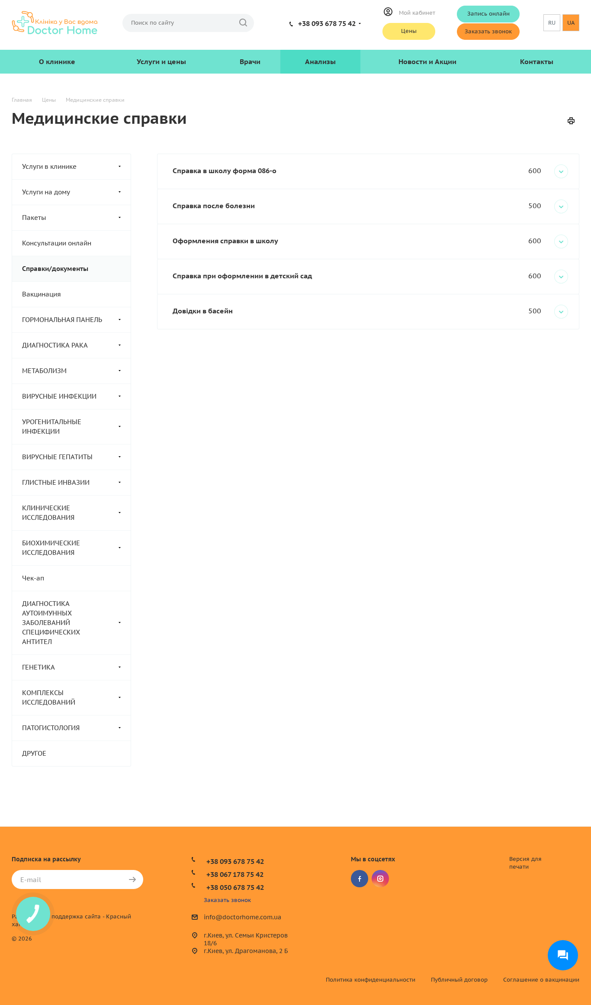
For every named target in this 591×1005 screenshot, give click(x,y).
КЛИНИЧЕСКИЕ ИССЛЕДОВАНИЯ (48, 513)
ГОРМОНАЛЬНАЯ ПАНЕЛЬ (62, 320)
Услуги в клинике (49, 166)
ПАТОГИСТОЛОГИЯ (51, 728)
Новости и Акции (427, 61)
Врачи (250, 61)
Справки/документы (55, 268)
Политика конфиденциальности (370, 979)
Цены (409, 31)
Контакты (536, 61)
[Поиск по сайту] (243, 23)
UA (571, 22)
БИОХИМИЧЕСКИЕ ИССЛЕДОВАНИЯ (51, 548)
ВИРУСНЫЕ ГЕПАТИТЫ (57, 457)
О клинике (57, 61)
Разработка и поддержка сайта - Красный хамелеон (71, 920)
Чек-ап (33, 578)
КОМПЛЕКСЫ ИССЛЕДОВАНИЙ (48, 697)
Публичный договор (459, 979)
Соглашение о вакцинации (541, 979)
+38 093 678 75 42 (327, 23)
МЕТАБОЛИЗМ (44, 371)
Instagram (380, 878)
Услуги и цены (161, 61)
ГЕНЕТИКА (38, 667)
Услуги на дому (46, 192)
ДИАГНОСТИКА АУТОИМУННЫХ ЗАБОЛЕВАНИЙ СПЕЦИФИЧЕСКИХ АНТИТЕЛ (51, 622)
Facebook (359, 878)
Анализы (320, 61)
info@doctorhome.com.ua (242, 917)
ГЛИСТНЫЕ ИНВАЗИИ (56, 482)
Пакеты (34, 217)
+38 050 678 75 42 (235, 887)
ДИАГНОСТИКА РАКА (55, 345)
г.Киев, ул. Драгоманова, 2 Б (246, 951)
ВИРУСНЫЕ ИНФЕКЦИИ (59, 396)
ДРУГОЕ (34, 753)
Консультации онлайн (56, 243)
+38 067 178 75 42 (234, 874)
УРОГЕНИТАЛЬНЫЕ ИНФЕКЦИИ (51, 426)
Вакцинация (41, 294)
